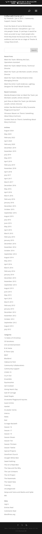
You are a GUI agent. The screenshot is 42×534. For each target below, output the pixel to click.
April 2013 (8, 298)
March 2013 (8, 302)
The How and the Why (12, 468)
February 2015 (9, 237)
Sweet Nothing (9, 461)
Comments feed (10, 511)
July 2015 (7, 220)
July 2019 (7, 155)
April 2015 (8, 230)
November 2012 (10, 316)
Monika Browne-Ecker (12, 95)
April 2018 (8, 172)
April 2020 (8, 141)
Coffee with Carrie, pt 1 (14, 16)
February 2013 (9, 305)
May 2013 (7, 295)
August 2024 (9, 131)
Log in (6, 504)
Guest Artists (9, 403)
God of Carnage (10, 393)
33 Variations (9, 341)
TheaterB (9, 18)
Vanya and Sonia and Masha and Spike (18, 492)
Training (7, 485)
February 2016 (9, 199)
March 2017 (8, 182)
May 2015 (7, 226)
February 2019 (9, 165)
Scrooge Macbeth (10, 424)
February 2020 (9, 144)
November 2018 (10, 168)
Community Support (11, 369)
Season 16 (8, 427)
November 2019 (10, 151)
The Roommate (10, 478)
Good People (9, 396)
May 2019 (7, 158)
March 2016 (8, 196)
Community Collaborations (14, 365)
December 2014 (10, 244)
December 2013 (10, 278)
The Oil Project (9, 475)
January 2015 (9, 240)
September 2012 (10, 322)
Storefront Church (11, 454)
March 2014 (8, 268)
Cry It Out (7, 376)
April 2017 (8, 178)
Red (5, 420)
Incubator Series (10, 410)
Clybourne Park (10, 362)
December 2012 (10, 312)
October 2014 (9, 250)
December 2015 (10, 206)
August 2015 (9, 216)
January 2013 (9, 309)
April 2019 (8, 161)
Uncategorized (9, 489)
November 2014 (10, 247)
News (6, 417)
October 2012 (9, 319)
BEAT (6, 355)
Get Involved (9, 386)
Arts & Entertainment (12, 345)
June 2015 (8, 223)
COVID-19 (7, 372)
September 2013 (10, 285)
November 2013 (10, 281)
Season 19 (8, 434)
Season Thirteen (10, 444)
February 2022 (9, 137)
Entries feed (8, 507)
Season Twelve (16, 21)
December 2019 (10, 148)
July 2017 (7, 175)
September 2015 (10, 213)
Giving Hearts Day (11, 389)
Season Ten (8, 441)
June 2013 (8, 292)
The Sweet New (10, 482)
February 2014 (9, 271)
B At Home (8, 348)
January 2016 (9, 203)
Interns (7, 413)
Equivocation (9, 382)
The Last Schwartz (11, 471)
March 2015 (8, 233)
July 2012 (7, 329)
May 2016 (7, 189)
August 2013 (9, 288)
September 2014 (10, 254)
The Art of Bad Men (11, 465)
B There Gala (9, 352)
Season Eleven (9, 437)
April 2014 (8, 264)
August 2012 (9, 326)
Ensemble (8, 379)
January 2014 (9, 275)
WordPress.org (9, 514)
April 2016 (8, 192)
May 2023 (7, 134)
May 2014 (7, 261)
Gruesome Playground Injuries (15, 399)
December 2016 (10, 185)
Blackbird (7, 358)
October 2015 (9, 209)
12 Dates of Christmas (12, 338)
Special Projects (10, 451)
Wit (5, 495)
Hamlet (7, 406)
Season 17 (8, 430)
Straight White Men (11, 458)
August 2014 (9, 257)
